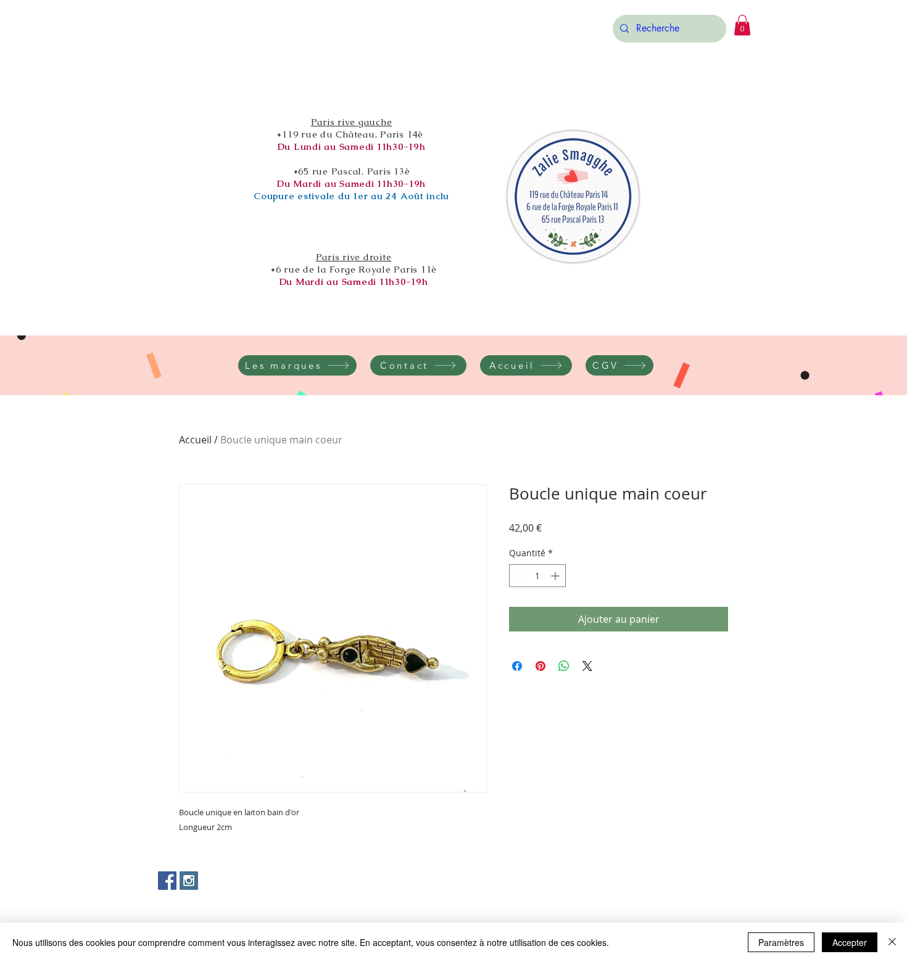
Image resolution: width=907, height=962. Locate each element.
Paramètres (781, 942)
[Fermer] (892, 942)
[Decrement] (518, 575)
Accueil (195, 439)
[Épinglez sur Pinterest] (540, 666)
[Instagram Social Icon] (189, 880)
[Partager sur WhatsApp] (564, 666)
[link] (742, 25)
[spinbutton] (537, 575)
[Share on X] (587, 666)
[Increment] (556, 575)
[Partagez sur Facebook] (517, 666)
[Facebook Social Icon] (167, 880)
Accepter (849, 942)
